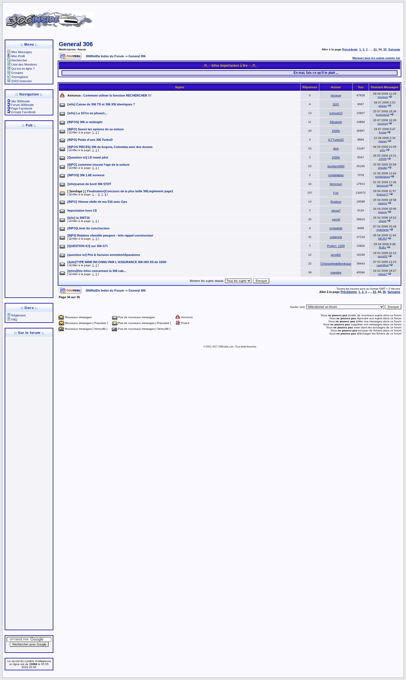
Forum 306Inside (22, 105)
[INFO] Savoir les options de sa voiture (95, 129)
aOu (382, 150)
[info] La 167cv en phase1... (87, 113)
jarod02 (336, 254)
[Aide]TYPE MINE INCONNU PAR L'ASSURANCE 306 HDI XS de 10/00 (116, 262)
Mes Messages (21, 52)
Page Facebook (21, 108)
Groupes (17, 72)
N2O (336, 104)
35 (385, 49)
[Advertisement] (264, 18)
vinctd (336, 219)
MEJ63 (382, 238)
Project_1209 (336, 246)
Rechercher (19, 60)
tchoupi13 (335, 113)
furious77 (383, 194)
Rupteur (336, 201)
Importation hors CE (82, 210)
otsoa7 (336, 210)
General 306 (76, 44)
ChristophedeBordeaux (335, 263)
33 (375, 49)
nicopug (336, 95)
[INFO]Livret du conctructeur (88, 228)
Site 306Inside (20, 101)
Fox (336, 192)
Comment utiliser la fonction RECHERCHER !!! (117, 95)
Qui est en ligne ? (23, 68)
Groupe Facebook (23, 112)
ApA (336, 148)
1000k (336, 131)
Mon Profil (18, 56)
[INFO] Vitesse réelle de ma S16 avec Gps (97, 201)
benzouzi (336, 184)
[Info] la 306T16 (78, 217)
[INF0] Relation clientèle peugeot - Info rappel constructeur (110, 235)
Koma (382, 132)
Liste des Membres (24, 64)
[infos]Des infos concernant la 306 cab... (96, 270)
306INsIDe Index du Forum (105, 56)
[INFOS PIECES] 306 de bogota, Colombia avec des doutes (109, 147)
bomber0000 (336, 166)
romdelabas (336, 175)
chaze (382, 220)
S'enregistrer (19, 77)
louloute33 (382, 114)
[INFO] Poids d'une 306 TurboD (90, 139)
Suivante (394, 49)
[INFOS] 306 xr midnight (84, 122)
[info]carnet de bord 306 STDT (89, 184)
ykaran (382, 105)
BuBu (382, 247)
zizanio (382, 203)
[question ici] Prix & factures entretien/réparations (103, 254)
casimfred (382, 265)
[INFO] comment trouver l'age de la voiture (98, 164)
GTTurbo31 (336, 139)
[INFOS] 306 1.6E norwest (85, 175)
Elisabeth (336, 122)
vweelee (335, 272)
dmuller (382, 167)
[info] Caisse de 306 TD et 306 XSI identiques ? (101, 104)
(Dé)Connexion (21, 81)
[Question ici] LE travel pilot (87, 157)
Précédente (350, 49)
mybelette (335, 228)
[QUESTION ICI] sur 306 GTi (87, 246)
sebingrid (336, 237)
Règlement (18, 315)
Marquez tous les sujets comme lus (376, 57)
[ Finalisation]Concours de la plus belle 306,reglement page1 (129, 191)
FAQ (14, 319)
